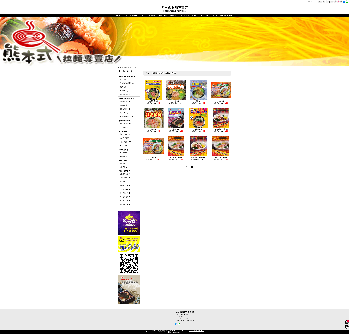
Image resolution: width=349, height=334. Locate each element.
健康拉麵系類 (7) (125, 91)
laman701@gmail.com (187, 320)
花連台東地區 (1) (125, 204)
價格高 (173, 73)
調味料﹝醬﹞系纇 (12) (127, 83)
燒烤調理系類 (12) (125, 101)
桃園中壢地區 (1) (125, 178)
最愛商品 (338, 1)
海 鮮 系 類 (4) (124, 87)
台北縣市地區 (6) (125, 174)
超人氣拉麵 (133, 67)
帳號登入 (327, 1)
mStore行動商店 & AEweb (196, 331)
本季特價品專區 (124, 121)
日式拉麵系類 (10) (125, 123)
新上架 (161, 73)
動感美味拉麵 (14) (125, 142)
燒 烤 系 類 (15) (124, 79)
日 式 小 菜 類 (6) (125, 127)
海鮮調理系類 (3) (125, 105)
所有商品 (126, 67)
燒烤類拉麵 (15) (125, 134)
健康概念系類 (123, 150)
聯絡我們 (341, 1)
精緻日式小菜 (123, 160)
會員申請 (324, 1)
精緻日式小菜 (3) (125, 94)
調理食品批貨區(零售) (126, 98)
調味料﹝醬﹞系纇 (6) (126, 116)
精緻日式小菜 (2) (125, 113)
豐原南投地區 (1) (125, 189)
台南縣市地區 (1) (125, 197)
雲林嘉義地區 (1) (125, 193)
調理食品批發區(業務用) (127, 76)
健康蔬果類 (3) (124, 152)
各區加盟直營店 (124, 171)
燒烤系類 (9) (123, 163)
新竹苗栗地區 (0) (125, 181)
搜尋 (320, 1)
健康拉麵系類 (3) (125, 109)
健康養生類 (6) (124, 156)
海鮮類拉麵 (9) (124, 138)
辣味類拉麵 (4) (124, 145)
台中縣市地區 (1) (125, 185)
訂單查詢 (335, 1)
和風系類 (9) (123, 167)
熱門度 (155, 73)
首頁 (121, 67)
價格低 (167, 73)
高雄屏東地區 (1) (125, 200)
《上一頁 (184, 167)
